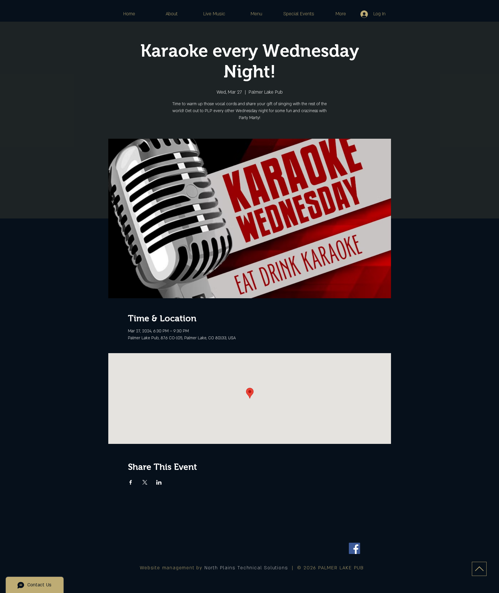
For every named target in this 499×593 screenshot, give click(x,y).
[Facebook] (354, 548)
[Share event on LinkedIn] (159, 482)
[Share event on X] (145, 482)
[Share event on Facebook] (130, 482)
